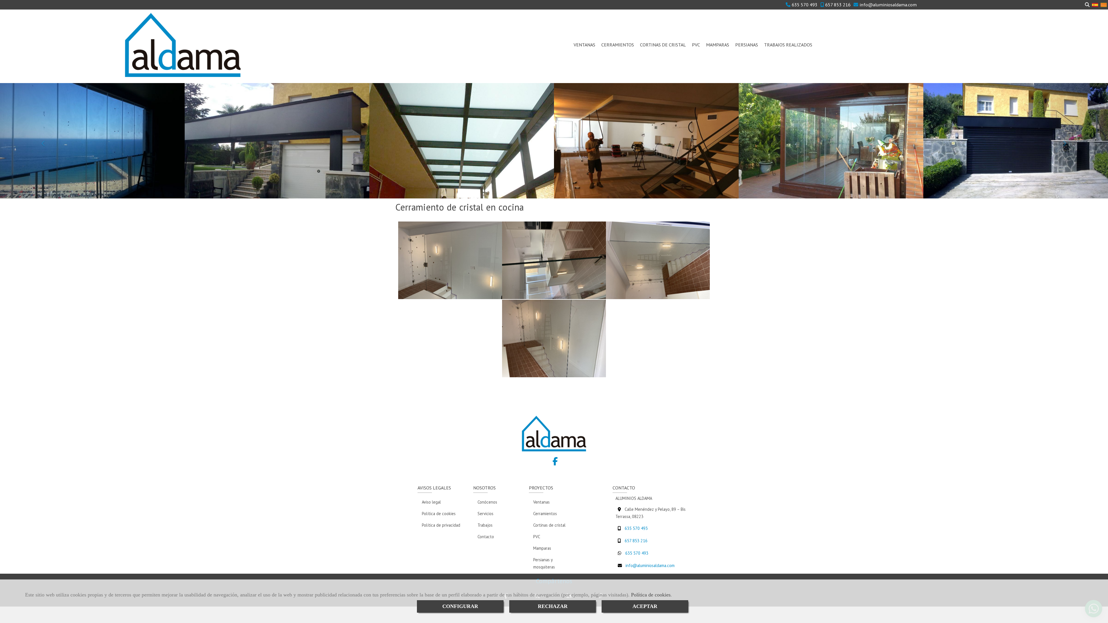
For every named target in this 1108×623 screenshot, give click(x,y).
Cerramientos (545, 513)
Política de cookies (651, 595)
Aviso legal (431, 502)
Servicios (485, 513)
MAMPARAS (717, 45)
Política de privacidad (441, 525)
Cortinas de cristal (549, 525)
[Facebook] (555, 463)
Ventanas (541, 502)
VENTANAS (584, 45)
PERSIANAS (746, 45)
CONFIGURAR (460, 606)
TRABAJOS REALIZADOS (788, 45)
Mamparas (542, 548)
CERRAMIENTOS (617, 45)
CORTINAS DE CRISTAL (663, 45)
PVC (696, 45)
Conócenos (487, 502)
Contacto (486, 536)
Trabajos (485, 525)
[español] (1095, 4)
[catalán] (1103, 4)
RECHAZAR (553, 606)
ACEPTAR (644, 606)
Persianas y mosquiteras (544, 563)
